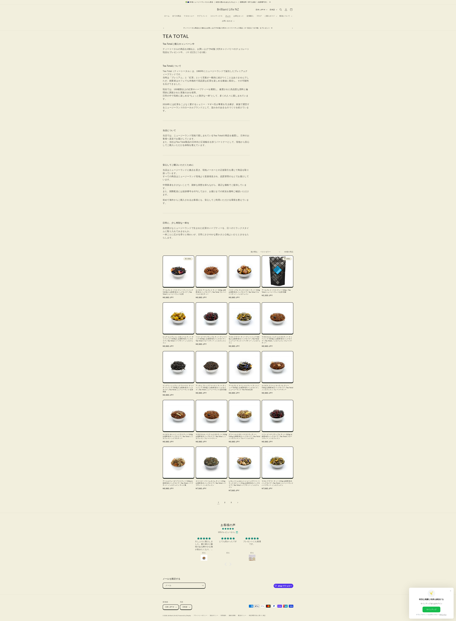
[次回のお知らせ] (292, 28)
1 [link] (218, 502)
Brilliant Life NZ (173, 615)
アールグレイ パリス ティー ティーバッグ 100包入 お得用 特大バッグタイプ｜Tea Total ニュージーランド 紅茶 (178, 292)
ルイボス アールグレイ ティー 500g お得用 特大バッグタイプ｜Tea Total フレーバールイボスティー (211, 292)
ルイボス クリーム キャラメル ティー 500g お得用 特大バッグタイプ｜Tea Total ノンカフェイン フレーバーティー (277, 388)
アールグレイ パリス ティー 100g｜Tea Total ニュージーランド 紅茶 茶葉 (276, 291)
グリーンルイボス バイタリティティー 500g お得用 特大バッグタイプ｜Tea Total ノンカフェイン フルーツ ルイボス (244, 437)
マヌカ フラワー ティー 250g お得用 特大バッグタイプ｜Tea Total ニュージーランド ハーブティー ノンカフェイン (277, 483)
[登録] (202, 585)
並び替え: (254, 252)
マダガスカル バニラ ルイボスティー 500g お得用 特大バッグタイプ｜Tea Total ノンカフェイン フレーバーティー (211, 437)
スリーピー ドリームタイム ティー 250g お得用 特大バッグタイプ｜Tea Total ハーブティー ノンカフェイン (211, 483)
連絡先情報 (232, 615)
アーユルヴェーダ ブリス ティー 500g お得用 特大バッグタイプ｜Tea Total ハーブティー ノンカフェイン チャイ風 (178, 483)
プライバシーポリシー (200, 615)
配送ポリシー (242, 615)
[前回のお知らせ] (163, 28)
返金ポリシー (214, 615)
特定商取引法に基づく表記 (257, 615)
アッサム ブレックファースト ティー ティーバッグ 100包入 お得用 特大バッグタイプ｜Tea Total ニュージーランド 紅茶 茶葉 (211, 388)
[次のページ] (237, 502)
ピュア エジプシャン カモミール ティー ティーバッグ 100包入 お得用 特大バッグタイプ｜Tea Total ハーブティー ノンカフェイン (178, 340)
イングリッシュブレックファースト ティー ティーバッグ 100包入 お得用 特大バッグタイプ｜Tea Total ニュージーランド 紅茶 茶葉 (178, 389)
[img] (228, 529)
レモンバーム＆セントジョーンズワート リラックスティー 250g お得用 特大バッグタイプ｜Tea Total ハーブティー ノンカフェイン (244, 484)
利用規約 (223, 615)
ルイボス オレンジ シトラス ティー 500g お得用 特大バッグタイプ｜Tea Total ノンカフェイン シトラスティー (178, 437)
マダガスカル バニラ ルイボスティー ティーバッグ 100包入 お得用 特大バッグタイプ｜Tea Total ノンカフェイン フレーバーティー (277, 340)
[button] (270, 16)
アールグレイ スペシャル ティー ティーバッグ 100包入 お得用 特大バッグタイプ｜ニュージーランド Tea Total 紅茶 (244, 388)
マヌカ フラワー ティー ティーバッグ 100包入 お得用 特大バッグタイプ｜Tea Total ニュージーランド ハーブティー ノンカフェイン (244, 340)
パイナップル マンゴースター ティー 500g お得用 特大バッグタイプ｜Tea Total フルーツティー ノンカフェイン (244, 292)
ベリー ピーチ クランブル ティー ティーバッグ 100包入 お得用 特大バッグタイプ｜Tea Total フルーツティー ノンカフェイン (211, 339)
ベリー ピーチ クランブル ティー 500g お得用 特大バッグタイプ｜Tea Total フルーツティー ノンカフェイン (277, 437)
